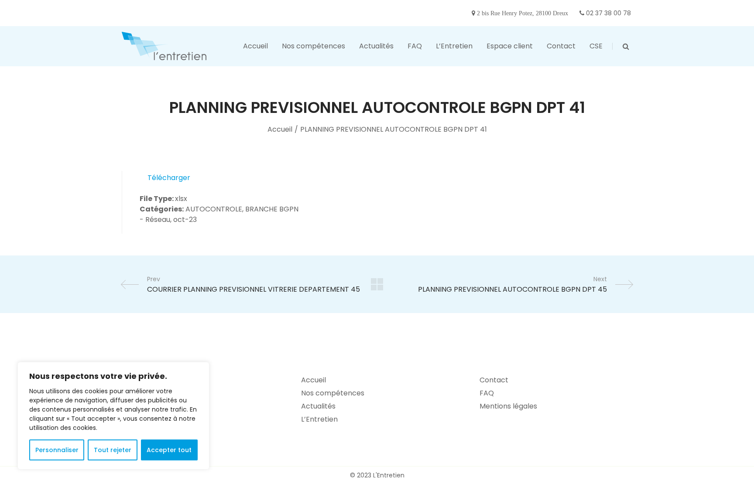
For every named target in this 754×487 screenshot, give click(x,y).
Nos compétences (332, 393)
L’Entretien (319, 419)
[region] (113, 416)
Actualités (318, 406)
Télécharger (168, 178)
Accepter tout (169, 450)
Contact (494, 380)
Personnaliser (57, 450)
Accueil (279, 129)
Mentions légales (508, 406)
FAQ (487, 393)
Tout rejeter (112, 450)
